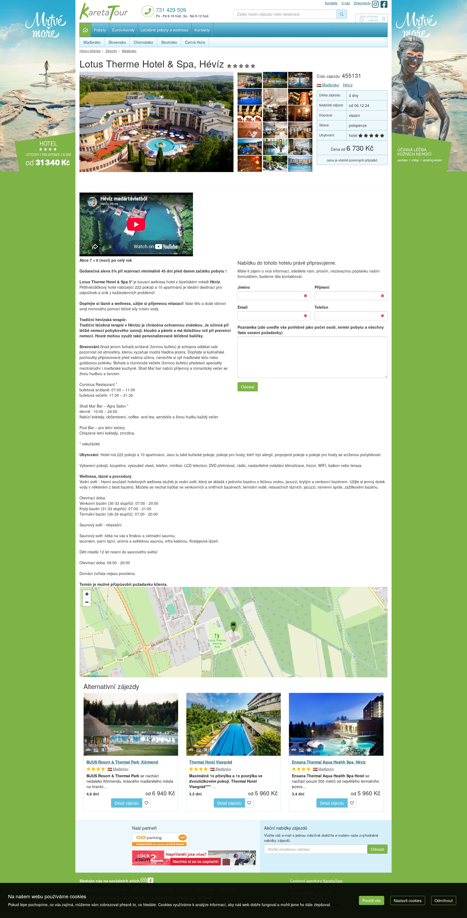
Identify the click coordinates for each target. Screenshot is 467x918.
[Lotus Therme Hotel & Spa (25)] (300, 147)
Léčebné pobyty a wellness (164, 29)
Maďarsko (330, 85)
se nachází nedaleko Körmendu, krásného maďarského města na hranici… (129, 781)
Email (243, 307)
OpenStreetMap (90, 675)
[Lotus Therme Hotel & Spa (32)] (275, 113)
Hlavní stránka (85, 30)
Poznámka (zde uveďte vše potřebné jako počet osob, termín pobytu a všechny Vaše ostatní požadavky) (311, 329)
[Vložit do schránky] (146, 802)
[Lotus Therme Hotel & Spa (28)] (300, 130)
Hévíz (348, 85)
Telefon (321, 307)
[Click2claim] (194, 858)
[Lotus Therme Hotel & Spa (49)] (156, 123)
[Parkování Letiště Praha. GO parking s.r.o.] (160, 841)
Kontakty (202, 29)
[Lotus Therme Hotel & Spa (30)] (249, 130)
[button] (232, 625)
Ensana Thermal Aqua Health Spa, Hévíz (329, 762)
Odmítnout (444, 900)
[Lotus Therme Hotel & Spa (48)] (275, 80)
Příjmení (322, 287)
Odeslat (247, 386)
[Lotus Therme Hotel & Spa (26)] (275, 147)
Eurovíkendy (123, 29)
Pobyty (100, 29)
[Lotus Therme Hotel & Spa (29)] (275, 130)
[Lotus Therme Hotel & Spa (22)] (300, 163)
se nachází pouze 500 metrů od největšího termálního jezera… (335, 781)
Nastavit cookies (408, 900)
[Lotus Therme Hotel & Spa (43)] (249, 113)
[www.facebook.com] (384, 4)
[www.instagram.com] (375, 4)
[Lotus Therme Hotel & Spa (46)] (249, 96)
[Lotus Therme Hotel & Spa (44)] (300, 96)
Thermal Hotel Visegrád (210, 762)
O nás (345, 3)
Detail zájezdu (127, 803)
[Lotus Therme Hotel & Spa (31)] (300, 113)
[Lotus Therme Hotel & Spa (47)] (300, 80)
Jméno (244, 287)
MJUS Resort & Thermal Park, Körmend (122, 762)
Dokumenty (362, 3)
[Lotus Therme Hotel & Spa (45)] (275, 96)
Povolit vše (371, 900)
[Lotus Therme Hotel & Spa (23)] (275, 163)
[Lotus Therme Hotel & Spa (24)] (249, 163)
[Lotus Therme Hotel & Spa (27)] (249, 147)
